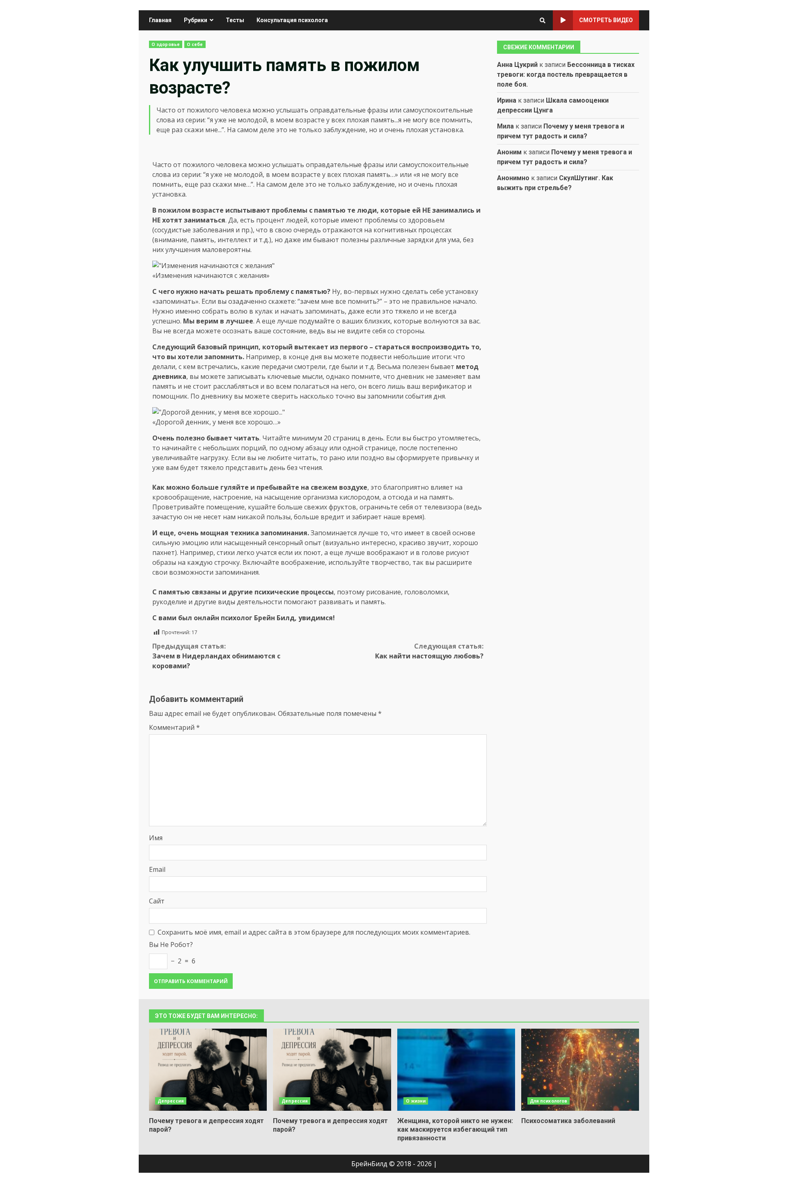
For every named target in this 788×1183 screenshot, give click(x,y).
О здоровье (165, 44)
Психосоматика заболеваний (580, 1070)
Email (157, 869)
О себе (195, 44)
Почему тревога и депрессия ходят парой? (208, 1070)
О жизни (416, 1101)
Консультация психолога (292, 20)
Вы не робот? (171, 944)
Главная (160, 20)
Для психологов (548, 1101)
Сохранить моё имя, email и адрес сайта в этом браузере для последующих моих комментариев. (314, 932)
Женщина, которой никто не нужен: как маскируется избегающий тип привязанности (456, 1070)
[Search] (542, 20)
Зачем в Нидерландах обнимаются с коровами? (216, 656)
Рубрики (195, 20)
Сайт (157, 901)
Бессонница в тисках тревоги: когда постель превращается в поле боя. (566, 74)
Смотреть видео (606, 20)
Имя (156, 837)
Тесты (235, 20)
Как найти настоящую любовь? (429, 651)
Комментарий (174, 727)
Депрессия (171, 1101)
